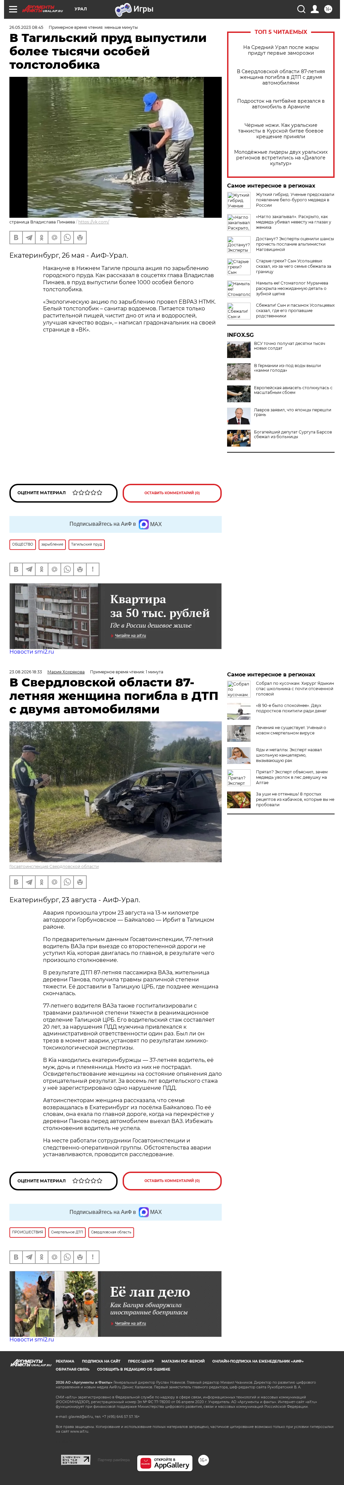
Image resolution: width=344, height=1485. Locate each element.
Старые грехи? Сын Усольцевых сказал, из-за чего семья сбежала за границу (293, 266)
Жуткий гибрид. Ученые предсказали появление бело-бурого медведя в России (295, 200)
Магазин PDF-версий (183, 1361)
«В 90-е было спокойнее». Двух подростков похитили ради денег (291, 708)
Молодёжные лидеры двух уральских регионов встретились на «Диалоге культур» (281, 157)
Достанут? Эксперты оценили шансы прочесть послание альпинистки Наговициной (295, 244)
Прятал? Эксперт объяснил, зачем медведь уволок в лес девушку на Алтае (292, 777)
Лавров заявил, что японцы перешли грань (292, 412)
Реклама (65, 1361)
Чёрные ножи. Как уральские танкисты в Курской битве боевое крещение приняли (281, 131)
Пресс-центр (141, 1361)
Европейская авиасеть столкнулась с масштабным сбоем (293, 390)
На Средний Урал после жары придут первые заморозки (281, 50)
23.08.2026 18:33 (25, 671)
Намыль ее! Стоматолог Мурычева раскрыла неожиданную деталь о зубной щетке (292, 288)
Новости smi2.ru (31, 652)
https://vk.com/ (93, 221)
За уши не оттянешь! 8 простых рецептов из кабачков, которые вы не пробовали (295, 799)
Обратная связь (72, 1369)
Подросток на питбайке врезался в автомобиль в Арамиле (281, 104)
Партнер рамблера (114, 1460)
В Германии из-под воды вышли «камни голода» (287, 368)
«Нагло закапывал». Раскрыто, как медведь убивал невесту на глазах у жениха (293, 222)
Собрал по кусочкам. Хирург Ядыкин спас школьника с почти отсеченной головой (295, 689)
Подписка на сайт (101, 1361)
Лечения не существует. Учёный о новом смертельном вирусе (291, 730)
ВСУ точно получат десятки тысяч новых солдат (289, 346)
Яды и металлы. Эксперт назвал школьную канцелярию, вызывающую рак (289, 755)
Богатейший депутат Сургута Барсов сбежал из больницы (293, 434)
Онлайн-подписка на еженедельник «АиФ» (258, 1361)
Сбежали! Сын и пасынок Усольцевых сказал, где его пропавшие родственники (295, 310)
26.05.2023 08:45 (26, 27)
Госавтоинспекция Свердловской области (54, 866)
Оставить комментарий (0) (172, 493)
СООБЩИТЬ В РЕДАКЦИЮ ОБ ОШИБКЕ (133, 1369)
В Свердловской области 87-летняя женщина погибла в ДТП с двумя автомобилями (281, 77)
